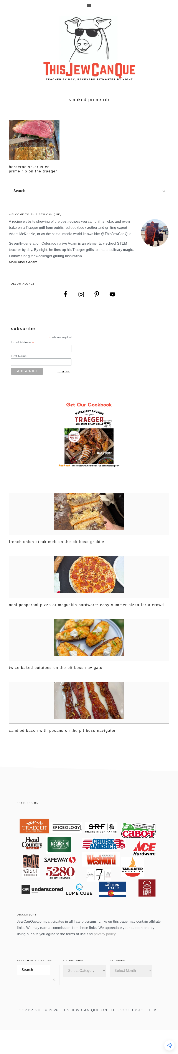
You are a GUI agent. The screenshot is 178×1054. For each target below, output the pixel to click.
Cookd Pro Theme (139, 1010)
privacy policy (104, 934)
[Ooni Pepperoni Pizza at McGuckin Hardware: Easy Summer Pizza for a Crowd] (89, 577)
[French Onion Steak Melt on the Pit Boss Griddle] (89, 514)
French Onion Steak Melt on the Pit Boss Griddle (56, 542)
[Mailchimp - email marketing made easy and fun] (64, 372)
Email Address (22, 342)
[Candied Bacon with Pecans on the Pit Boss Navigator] (89, 703)
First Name (19, 356)
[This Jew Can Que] (89, 78)
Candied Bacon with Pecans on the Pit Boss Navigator (62, 730)
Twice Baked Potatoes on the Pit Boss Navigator (56, 668)
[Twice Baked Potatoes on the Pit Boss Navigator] (89, 640)
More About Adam (23, 262)
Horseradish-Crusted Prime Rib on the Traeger (33, 169)
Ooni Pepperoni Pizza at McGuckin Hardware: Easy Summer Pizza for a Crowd (86, 605)
